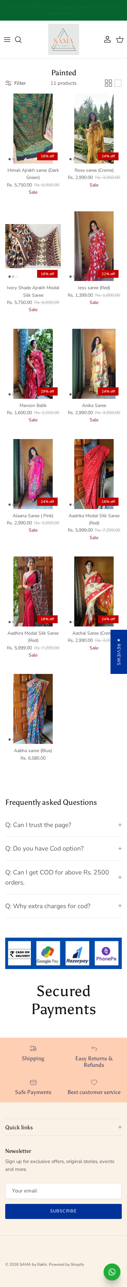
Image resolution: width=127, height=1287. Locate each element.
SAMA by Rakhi (33, 1264)
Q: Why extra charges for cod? (48, 906)
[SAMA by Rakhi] (63, 39)
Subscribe (63, 1211)
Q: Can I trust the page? (38, 824)
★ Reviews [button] (118, 651)
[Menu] (7, 39)
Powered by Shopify (66, 1264)
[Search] (21, 39)
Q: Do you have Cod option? (44, 848)
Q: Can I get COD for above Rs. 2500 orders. (57, 877)
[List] (118, 83)
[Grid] (108, 83)
